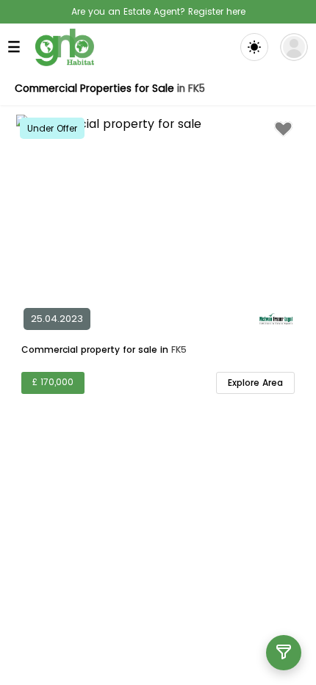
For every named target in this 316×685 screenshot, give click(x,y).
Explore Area (255, 382)
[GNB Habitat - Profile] (294, 47)
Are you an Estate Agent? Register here (158, 11)
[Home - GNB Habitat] (64, 47)
